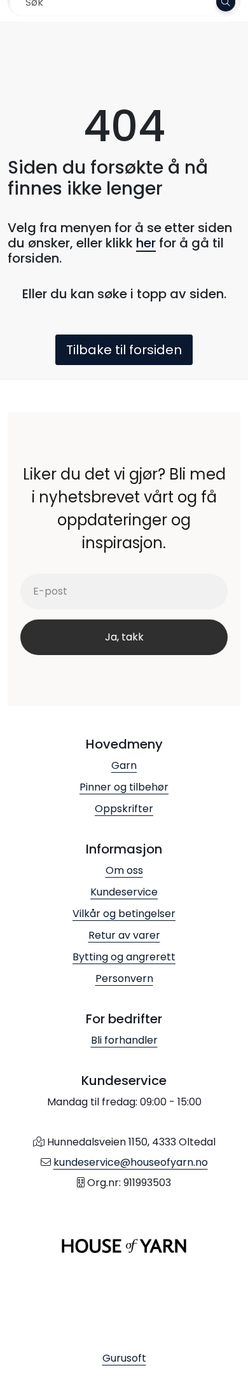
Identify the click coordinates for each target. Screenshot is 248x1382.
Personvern (124, 978)
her (146, 243)
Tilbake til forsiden (124, 350)
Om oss (124, 870)
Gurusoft (124, 1358)
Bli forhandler (124, 1040)
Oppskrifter (124, 808)
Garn (124, 765)
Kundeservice (124, 892)
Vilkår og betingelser (124, 913)
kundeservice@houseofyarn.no (130, 1162)
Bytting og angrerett (124, 957)
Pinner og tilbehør (124, 787)
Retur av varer (124, 935)
